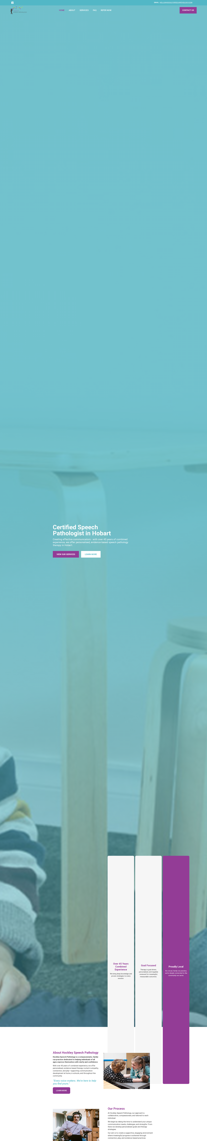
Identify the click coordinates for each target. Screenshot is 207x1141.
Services (84, 10)
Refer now (106, 10)
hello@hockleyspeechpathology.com (176, 2)
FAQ (94, 10)
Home (61, 10)
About (72, 10)
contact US (188, 10)
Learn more (91, 554)
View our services (66, 554)
